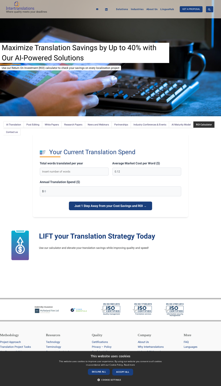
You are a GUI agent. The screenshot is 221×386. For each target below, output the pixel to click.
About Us (143, 342)
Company (144, 335)
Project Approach (10, 342)
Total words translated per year (61, 163)
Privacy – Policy (102, 346)
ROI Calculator (204, 124)
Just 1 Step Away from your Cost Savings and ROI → (110, 206)
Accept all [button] (122, 371)
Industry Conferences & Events (149, 124)
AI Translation (13, 124)
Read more (129, 364)
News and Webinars (98, 124)
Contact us (12, 132)
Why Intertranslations (151, 346)
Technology (53, 342)
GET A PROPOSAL (191, 9)
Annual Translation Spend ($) (60, 182)
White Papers (52, 124)
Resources (53, 335)
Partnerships (121, 124)
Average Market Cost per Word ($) (136, 163)
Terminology (53, 346)
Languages (190, 346)
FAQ (186, 342)
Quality (97, 335)
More (187, 335)
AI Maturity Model (181, 124)
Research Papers (73, 124)
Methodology (9, 335)
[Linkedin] (106, 9)
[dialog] (110, 368)
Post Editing (32, 124)
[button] (110, 380)
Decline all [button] (99, 371)
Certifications (100, 342)
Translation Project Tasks (15, 346)
